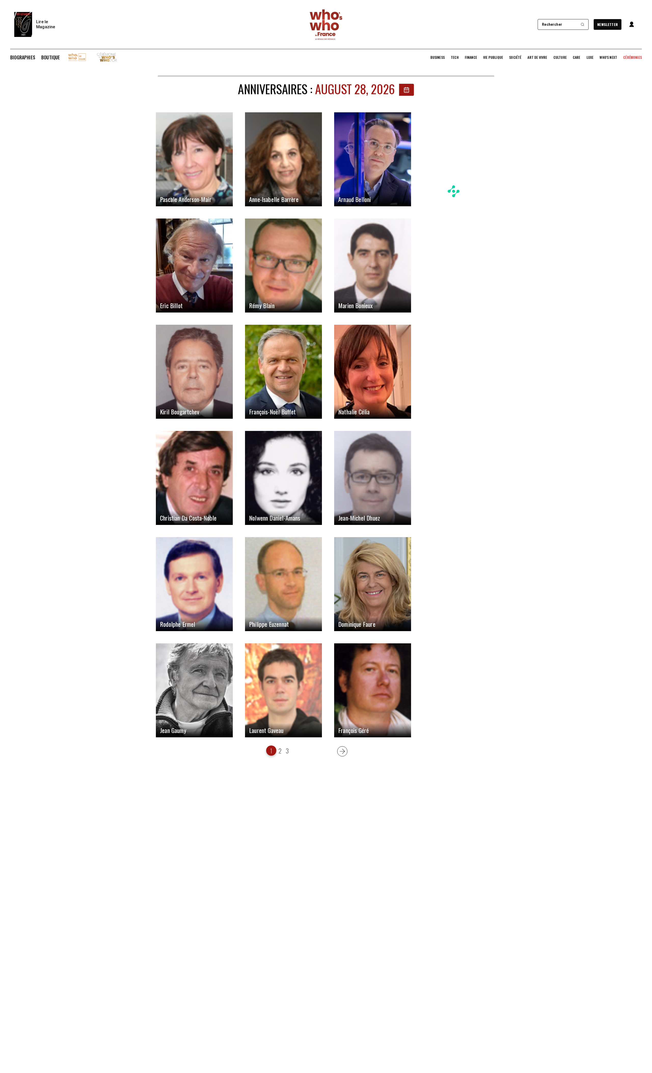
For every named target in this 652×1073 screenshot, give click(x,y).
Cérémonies (632, 57)
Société (515, 57)
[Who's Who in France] (326, 24)
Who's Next (608, 57)
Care (576, 57)
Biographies (22, 57)
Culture (560, 57)
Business (437, 57)
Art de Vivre (537, 57)
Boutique (50, 57)
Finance (471, 57)
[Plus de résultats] (342, 751)
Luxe (590, 57)
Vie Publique (493, 57)
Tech (455, 57)
